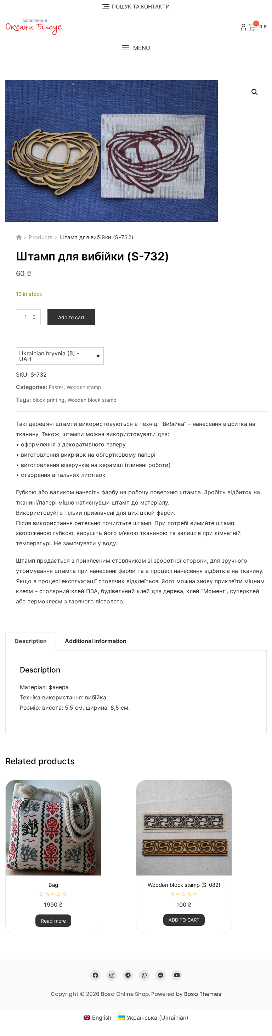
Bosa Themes (202, 994)
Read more (53, 921)
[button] (136, 48)
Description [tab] (31, 640)
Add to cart (71, 317)
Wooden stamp (84, 387)
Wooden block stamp (92, 400)
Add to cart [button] (184, 920)
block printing (48, 400)
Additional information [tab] (95, 640)
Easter (56, 387)
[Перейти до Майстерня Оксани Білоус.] (20, 237)
